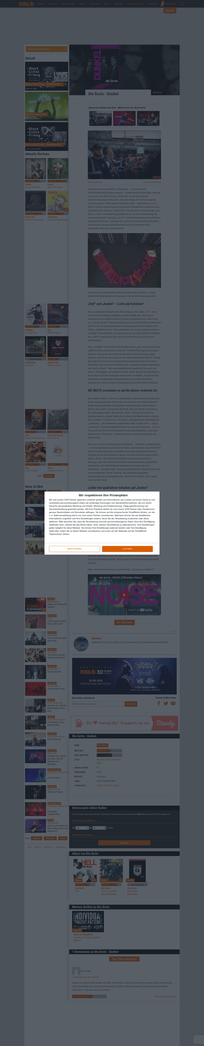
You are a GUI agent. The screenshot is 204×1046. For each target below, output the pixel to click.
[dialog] (102, 523)
